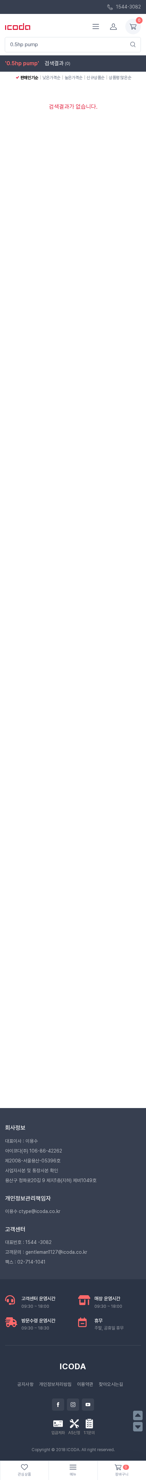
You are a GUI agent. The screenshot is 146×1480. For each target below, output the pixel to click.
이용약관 (85, 1384)
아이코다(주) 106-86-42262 (33, 1151)
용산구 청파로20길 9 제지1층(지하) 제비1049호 (50, 1180)
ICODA (73, 1366)
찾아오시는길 (111, 1384)
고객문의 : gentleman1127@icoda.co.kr (46, 1252)
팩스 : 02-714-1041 (25, 1262)
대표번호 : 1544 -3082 (28, 1242)
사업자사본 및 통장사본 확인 (31, 1170)
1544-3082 (128, 7)
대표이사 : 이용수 (21, 1141)
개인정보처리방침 (55, 1384)
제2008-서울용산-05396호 (32, 1160)
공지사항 (25, 1384)
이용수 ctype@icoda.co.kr (32, 1211)
